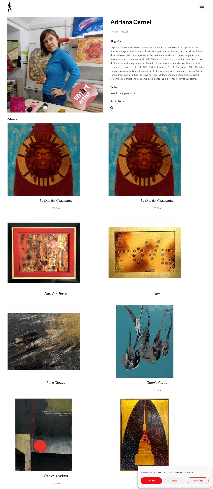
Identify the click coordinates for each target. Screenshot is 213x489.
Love (157, 293)
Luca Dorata (56, 382)
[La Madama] (145, 400)
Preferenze (198, 480)
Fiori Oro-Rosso (56, 293)
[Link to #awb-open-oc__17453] (202, 6)
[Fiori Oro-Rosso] (44, 218)
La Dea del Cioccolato (56, 200)
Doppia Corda (157, 382)
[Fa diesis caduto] (44, 400)
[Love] (145, 218)
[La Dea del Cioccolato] (44, 125)
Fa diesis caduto (56, 475)
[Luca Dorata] (44, 307)
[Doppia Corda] (145, 307)
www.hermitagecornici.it (122, 93)
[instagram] (111, 107)
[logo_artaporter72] (10, 2)
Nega (174, 480)
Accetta (151, 480)
